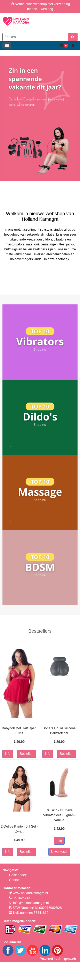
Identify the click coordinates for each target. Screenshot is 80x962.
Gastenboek (18, 875)
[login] (73, 45)
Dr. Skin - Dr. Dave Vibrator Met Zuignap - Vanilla (59, 815)
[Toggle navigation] (6, 45)
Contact (14, 880)
